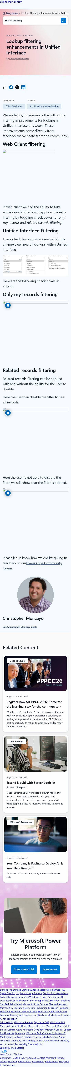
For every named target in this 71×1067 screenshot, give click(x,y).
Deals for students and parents (54, 1015)
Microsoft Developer (33, 1029)
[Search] (63, 20)
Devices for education (36, 1007)
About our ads (7, 1065)
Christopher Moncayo (19, 58)
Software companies (24, 1037)
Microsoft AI (6, 1022)
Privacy (60, 1057)
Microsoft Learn (53, 1029)
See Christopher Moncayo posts (20, 627)
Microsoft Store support (32, 1000)
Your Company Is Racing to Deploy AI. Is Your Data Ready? (35, 866)
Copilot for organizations (29, 993)
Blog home (12, 13)
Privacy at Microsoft (38, 1040)
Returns (49, 1000)
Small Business (7, 1029)
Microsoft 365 (57, 1022)
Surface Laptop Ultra (41, 989)
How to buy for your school (52, 1011)
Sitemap (31, 1057)
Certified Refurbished (11, 1004)
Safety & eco (51, 1061)
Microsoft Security (23, 1022)
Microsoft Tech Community (40, 1033)
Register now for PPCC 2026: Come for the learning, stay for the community (34, 704)
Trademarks (38, 1061)
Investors (54, 1040)
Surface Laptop (21, 989)
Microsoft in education (12, 1007)
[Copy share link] (5, 87)
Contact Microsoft (46, 1057)
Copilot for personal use (55, 993)
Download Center (9, 1000)
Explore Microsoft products (14, 997)
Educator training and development (18, 1015)
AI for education (8, 1018)
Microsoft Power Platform (13, 1026)
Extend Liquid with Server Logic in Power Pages (31, 785)
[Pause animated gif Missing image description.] (8, 305)
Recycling (64, 1061)
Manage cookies (8, 1061)
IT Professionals (14, 106)
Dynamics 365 (41, 1022)
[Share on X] (17, 87)
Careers (54, 1037)
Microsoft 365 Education (24, 1011)
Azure (19, 1029)
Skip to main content (11, 1)
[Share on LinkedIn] (23, 87)
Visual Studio (43, 1037)
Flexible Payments (58, 1004)
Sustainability (35, 1044)
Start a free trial (24, 969)
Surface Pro (6, 989)
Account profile (56, 997)
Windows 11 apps (38, 997)
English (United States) (12, 1047)
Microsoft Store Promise (35, 1004)
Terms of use (24, 1061)
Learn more (50, 971)
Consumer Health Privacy (13, 1057)
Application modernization (44, 106)
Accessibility (21, 1044)
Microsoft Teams (36, 1026)
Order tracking (62, 1000)
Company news (19, 1040)
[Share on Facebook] (11, 87)
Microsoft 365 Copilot (57, 1026)
